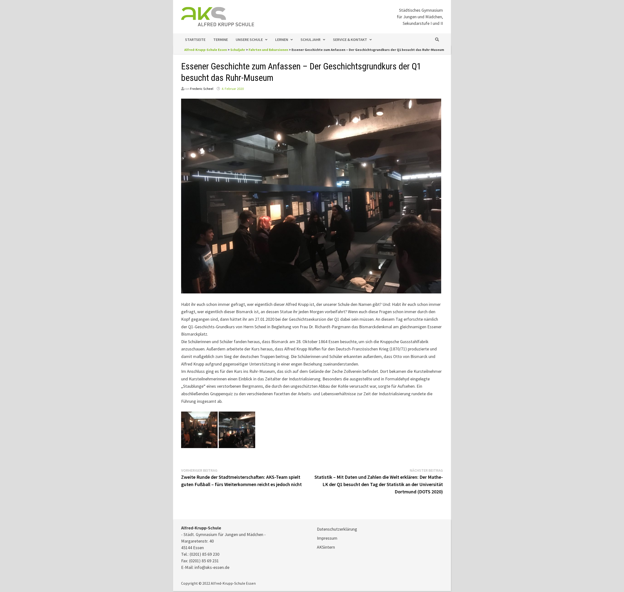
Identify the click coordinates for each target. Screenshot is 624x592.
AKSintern (326, 547)
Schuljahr (311, 39)
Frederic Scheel (201, 88)
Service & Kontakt (350, 39)
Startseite (195, 39)
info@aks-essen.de (212, 567)
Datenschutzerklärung (337, 529)
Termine (220, 39)
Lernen (281, 39)
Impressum (327, 538)
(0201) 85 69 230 (204, 554)
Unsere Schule (249, 39)
